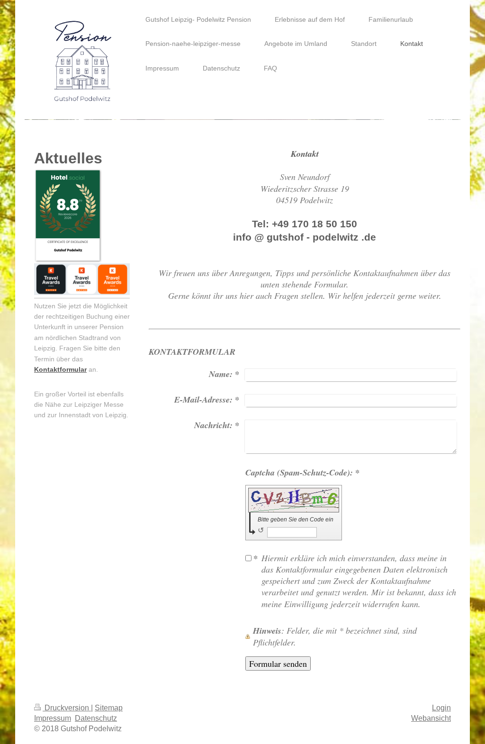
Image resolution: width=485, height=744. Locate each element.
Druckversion (67, 708)
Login (441, 708)
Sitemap (109, 708)
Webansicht (431, 718)
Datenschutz (96, 718)
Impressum (52, 718)
